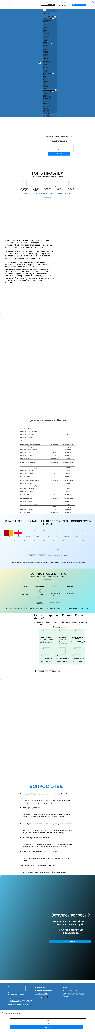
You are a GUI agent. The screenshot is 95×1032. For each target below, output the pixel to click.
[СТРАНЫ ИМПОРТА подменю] (55, 17)
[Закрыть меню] (44, 10)
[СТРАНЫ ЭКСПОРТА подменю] (56, 90)
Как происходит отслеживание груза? (35, 838)
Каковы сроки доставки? (30, 808)
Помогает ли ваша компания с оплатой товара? (39, 851)
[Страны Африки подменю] (53, 73)
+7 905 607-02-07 (41, 994)
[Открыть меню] (39, 63)
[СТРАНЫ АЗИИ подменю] (53, 91)
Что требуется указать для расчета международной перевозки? (46, 824)
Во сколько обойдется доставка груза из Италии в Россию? (44, 794)
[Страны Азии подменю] (52, 43)
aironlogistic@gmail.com (43, 990)
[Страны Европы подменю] (53, 18)
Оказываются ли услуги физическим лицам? (38, 865)
